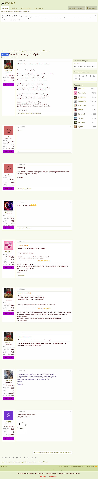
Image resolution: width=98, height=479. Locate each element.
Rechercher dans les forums (22, 11)
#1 (70, 60)
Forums (5, 8)
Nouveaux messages (7, 11)
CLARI (80, 110)
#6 (70, 289)
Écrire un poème (25, 8)
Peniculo (81, 122)
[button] (18, 8)
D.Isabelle (82, 105)
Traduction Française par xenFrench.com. (63, 470)
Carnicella (8, 251)
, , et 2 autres (30, 113)
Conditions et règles (75, 466)
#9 (70, 411)
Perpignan (11, 434)
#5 (70, 241)
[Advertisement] (49, 36)
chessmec (5, 57)
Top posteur (78, 85)
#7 (70, 333)
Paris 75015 (11, 393)
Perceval (9, 380)
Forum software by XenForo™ (38, 470)
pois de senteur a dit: (24, 337)
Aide (92, 466)
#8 (70, 370)
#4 (70, 202)
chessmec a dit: (22, 245)
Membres (14, 8)
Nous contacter (63, 466)
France (12, 223)
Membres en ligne (81, 60)
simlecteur (82, 118)
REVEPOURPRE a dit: (24, 293)
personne (8, 212)
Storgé (8, 421)
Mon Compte (38, 8)
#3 (70, 164)
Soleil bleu (77, 64)
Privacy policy (86, 466)
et (25, 188)
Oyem (80, 126)
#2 (70, 127)
